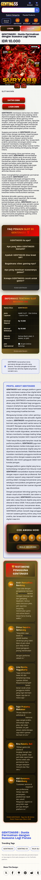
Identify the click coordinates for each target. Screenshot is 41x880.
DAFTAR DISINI (14, 100)
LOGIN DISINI (13, 107)
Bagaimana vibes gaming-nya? (20, 263)
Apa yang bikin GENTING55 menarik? (20, 247)
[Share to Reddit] (31, 873)
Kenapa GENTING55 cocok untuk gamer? (20, 279)
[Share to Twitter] (6, 873)
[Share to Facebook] (12, 873)
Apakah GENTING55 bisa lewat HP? (20, 256)
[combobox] (18, 10)
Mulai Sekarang (28, 547)
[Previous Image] (2, 65)
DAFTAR (31, 28)
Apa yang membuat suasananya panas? (20, 271)
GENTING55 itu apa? (20, 240)
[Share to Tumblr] (38, 873)
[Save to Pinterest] (25, 873)
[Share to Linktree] (19, 873)
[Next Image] (39, 65)
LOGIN (10, 28)
